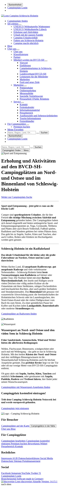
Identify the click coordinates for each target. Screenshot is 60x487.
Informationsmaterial (30, 110)
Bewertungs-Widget (37, 443)
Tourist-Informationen (30, 118)
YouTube (26, 473)
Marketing (25, 79)
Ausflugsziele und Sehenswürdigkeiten (39, 115)
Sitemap (18, 461)
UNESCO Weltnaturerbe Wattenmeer (32, 26)
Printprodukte (26, 87)
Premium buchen (22, 126)
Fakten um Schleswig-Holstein (28, 40)
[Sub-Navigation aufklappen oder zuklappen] (20, 24)
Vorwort (24, 62)
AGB (15, 458)
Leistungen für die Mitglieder (34, 76)
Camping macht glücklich (26, 43)
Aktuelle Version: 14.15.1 (44, 481)
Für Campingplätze (17, 124)
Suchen (44, 132)
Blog (9, 46)
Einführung (25, 65)
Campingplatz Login (17, 7)
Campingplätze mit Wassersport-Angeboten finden (25, 387)
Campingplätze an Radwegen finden (19, 313)
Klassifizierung (21, 54)
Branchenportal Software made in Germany (22, 480)
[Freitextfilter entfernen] (37, 133)
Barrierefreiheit (15, 5)
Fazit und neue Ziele (30, 82)
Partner (17, 57)
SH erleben (13, 23)
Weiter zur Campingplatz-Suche (16, 197)
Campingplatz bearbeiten (13, 441)
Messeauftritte (26, 93)
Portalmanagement (31, 461)
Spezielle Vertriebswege (31, 96)
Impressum (6, 458)
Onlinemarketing (28, 90)
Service (17, 101)
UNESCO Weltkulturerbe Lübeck (30, 29)
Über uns (12, 48)
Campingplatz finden (17, 21)
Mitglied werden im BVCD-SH (29, 60)
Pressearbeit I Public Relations (34, 99)
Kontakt (24, 104)
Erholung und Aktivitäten (26, 32)
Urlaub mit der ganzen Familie (28, 35)
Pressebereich (26, 113)
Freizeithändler (27, 121)
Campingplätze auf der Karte (15, 426)
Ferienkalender (27, 107)
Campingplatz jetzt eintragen (15, 408)
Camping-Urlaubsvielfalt (26, 37)
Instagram (16, 473)
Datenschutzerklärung (29, 458)
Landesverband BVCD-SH (33, 74)
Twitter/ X (36, 473)
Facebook (6, 473)
